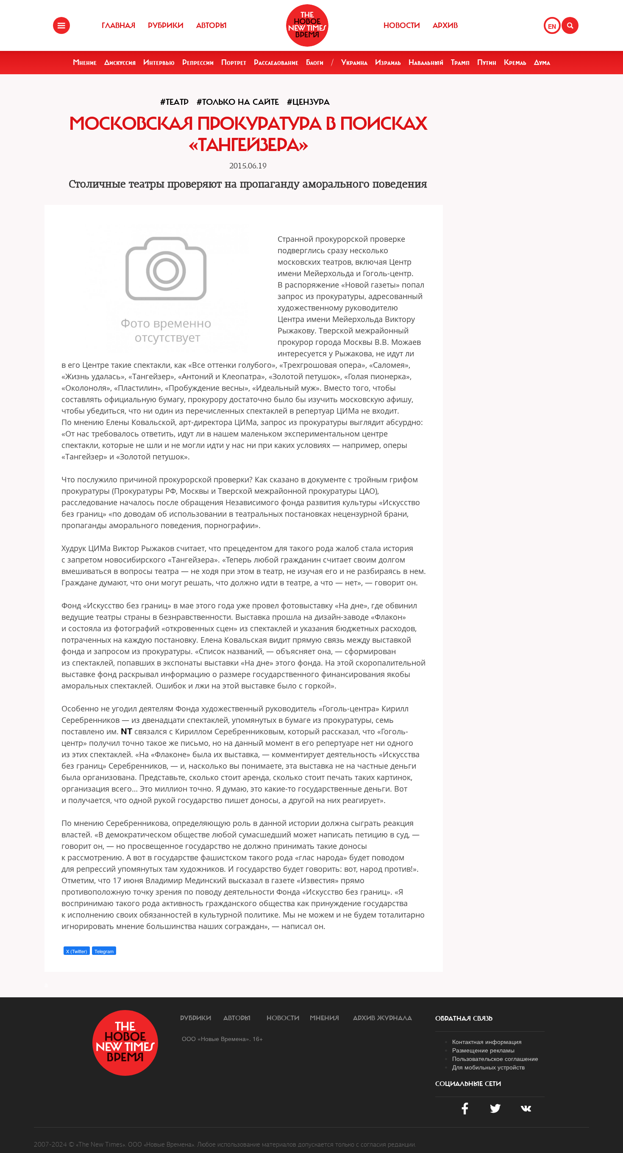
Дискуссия (120, 62)
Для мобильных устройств (488, 1067)
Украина (354, 62)
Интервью (159, 62)
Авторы (211, 25)
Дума (542, 62)
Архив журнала (382, 1018)
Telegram (104, 951)
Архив (445, 25)
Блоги (314, 62)
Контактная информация (487, 1041)
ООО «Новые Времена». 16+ (222, 1038)
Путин (486, 62)
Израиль (388, 62)
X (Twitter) (76, 951)
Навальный (426, 62)
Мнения (324, 1018)
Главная (118, 25)
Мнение (85, 62)
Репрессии (198, 62)
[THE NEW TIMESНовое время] (307, 25)
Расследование (276, 62)
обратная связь (463, 1018)
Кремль (515, 62)
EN (552, 26)
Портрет (233, 62)
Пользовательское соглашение (495, 1058)
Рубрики (166, 25)
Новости (402, 25)
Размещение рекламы (483, 1050)
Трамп (460, 62)
